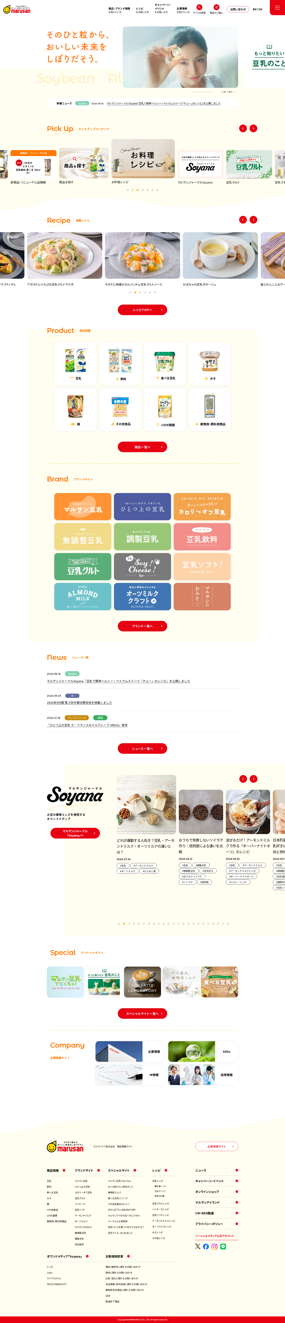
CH (260, 9)
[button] (221, 92)
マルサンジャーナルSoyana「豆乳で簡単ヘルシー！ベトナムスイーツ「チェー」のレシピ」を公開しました (164, 103)
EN (254, 9)
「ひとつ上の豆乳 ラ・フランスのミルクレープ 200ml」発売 (87, 725)
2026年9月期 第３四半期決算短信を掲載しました (79, 702)
